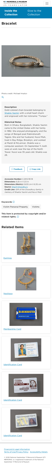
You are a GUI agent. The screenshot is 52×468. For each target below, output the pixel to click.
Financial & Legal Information (17, 449)
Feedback (17, 169)
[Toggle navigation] (46, 3)
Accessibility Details (39, 452)
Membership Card (12, 329)
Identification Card (13, 364)
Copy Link (36, 169)
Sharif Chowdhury (20, 187)
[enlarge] (3, 97)
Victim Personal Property (15, 207)
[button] (18, 217)
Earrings (8, 258)
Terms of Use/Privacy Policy (16, 452)
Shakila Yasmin (12, 113)
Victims (35, 207)
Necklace (8, 293)
